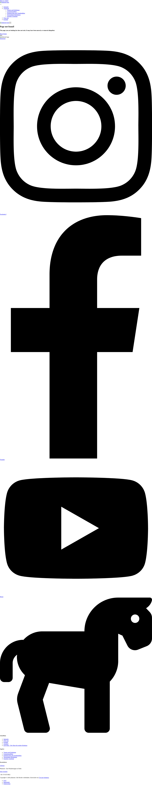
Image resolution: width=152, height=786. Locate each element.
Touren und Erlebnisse (13, 10)
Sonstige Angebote (12, 16)
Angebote (6, 8)
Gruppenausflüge (12, 11)
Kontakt (6, 19)
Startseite (6, 7)
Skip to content (4, 0)
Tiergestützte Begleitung (13, 15)
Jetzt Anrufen (3, 771)
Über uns (6, 18)
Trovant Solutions (44, 777)
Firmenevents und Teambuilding (16, 13)
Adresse (2, 765)
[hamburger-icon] (0, 4)
